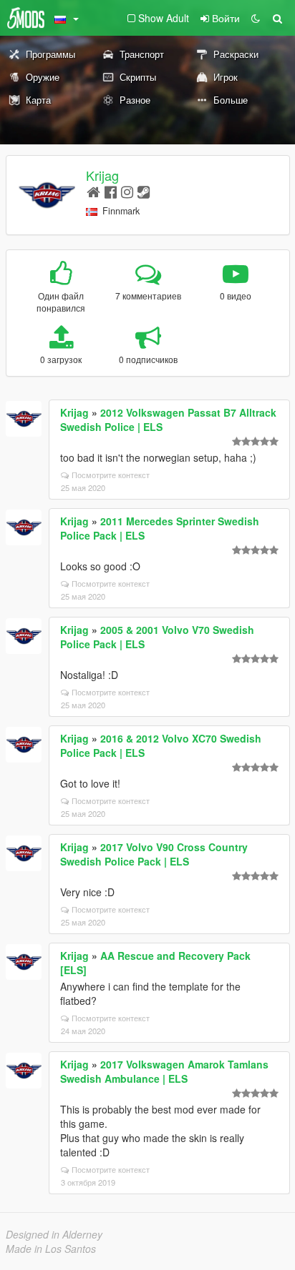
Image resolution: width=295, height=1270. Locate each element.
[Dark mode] (256, 18)
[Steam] (143, 191)
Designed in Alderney (54, 1234)
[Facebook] (110, 191)
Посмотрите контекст (111, 474)
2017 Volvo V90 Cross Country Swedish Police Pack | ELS (154, 854)
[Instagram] (127, 191)
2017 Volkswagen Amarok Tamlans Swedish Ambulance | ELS (164, 1071)
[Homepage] (93, 191)
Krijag (102, 175)
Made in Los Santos (51, 1248)
